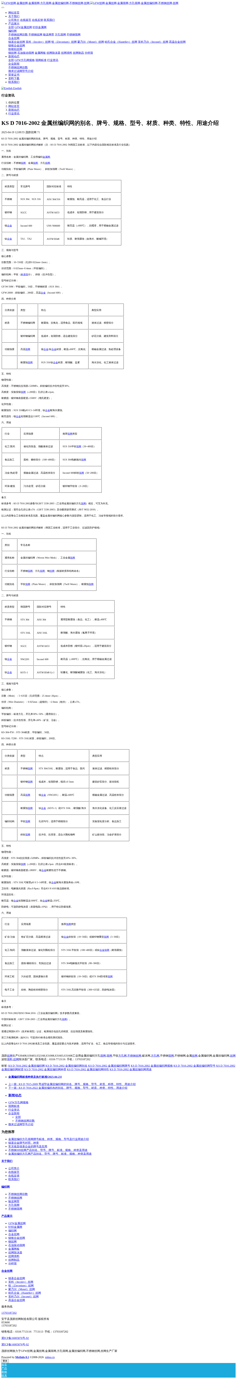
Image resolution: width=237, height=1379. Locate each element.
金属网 (46, 157)
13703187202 (9, 1312)
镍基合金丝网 (16, 1278)
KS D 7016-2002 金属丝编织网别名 (66, 1065)
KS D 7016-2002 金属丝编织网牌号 (109, 1065)
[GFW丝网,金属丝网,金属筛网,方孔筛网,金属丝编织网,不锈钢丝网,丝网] (118, 3)
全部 (11, 27)
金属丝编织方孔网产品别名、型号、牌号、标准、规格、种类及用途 (50, 1153)
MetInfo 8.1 (22, 1357)
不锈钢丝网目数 (25, 1120)
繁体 (5, 1361)
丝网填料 (13, 1256)
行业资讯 (13, 113)
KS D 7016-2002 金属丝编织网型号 (194, 1065)
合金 (9, 225)
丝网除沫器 (15, 1252)
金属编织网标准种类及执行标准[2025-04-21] (35, 1076)
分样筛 (12, 1263)
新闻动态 (13, 109)
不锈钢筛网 (15, 1208)
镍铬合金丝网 (16, 1237)
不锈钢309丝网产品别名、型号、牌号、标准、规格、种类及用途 (47, 1150)
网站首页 (13, 12)
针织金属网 (15, 1226)
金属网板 (13, 1248)
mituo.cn (50, 1357)
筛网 (23, 163)
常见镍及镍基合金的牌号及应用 (27, 1146)
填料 (9, 1059)
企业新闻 (13, 1113)
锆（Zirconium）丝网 (21, 1285)
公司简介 (13, 1168)
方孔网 (122, 1055)
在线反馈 (13, 1175)
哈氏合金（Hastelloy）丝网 (24, 1292)
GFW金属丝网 (17, 1223)
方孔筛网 (13, 1205)
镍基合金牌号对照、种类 (23, 1142)
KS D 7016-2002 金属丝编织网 (26, 1065)
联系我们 (13, 1179)
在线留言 (13, 1171)
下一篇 (67, 1087)
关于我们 (6, 1161)
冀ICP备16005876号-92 (15, 1338)
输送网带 (13, 1201)
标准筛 (24, 274)
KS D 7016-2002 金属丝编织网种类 (45, 1069)
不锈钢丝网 (134, 1055)
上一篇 (72, 1084)
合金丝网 (13, 1234)
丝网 (52, 571)
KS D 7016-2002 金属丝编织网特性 (88, 1069)
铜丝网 (12, 1241)
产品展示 (6, 1215)
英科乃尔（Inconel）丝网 (23, 1296)
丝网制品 (13, 1259)
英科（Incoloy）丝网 (20, 1281)
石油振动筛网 (16, 1245)
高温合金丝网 (16, 1300)
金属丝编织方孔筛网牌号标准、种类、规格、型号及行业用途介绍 (48, 1139)
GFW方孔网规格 (18, 1102)
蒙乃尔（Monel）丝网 (21, 1289)
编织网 (5, 1186)
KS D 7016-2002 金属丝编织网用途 (131, 1069)
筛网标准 (13, 1106)
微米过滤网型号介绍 (20, 1124)
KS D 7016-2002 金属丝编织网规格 (152, 1065)
